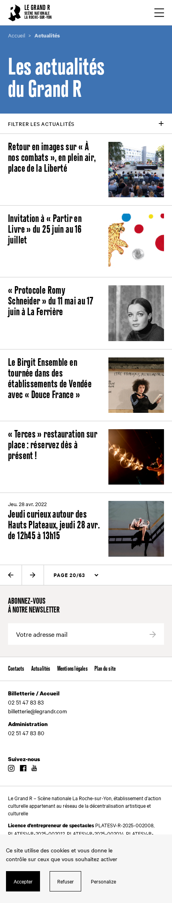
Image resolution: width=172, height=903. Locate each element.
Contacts (16, 669)
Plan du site (105, 669)
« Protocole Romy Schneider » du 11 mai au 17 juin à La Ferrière (50, 301)
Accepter (23, 881)
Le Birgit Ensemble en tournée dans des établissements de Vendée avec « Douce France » (50, 379)
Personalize (103, 881)
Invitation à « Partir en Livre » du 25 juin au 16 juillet (45, 229)
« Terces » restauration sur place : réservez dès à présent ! (52, 445)
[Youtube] (34, 769)
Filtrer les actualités (41, 123)
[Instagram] (11, 769)
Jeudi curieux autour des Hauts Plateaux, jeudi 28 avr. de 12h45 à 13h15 (54, 525)
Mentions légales (72, 669)
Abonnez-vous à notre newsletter (34, 606)
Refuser (65, 881)
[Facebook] (23, 769)
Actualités (40, 669)
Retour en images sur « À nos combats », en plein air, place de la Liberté (52, 158)
